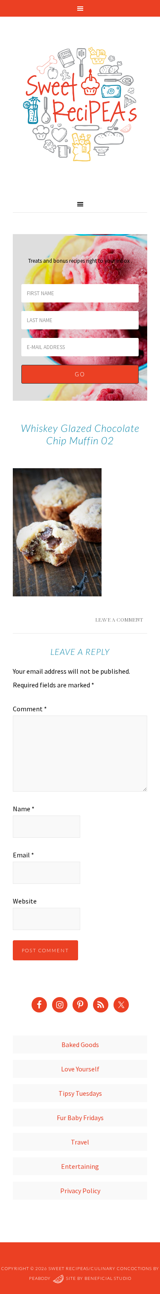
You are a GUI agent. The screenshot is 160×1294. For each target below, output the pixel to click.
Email (23, 855)
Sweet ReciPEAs (80, 104)
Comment (30, 708)
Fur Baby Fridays (80, 1117)
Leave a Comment (119, 619)
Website (25, 901)
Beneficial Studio (107, 1278)
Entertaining (80, 1166)
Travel (80, 1142)
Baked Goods (80, 1044)
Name (24, 808)
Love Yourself (80, 1069)
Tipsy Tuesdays (80, 1093)
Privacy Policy (80, 1190)
